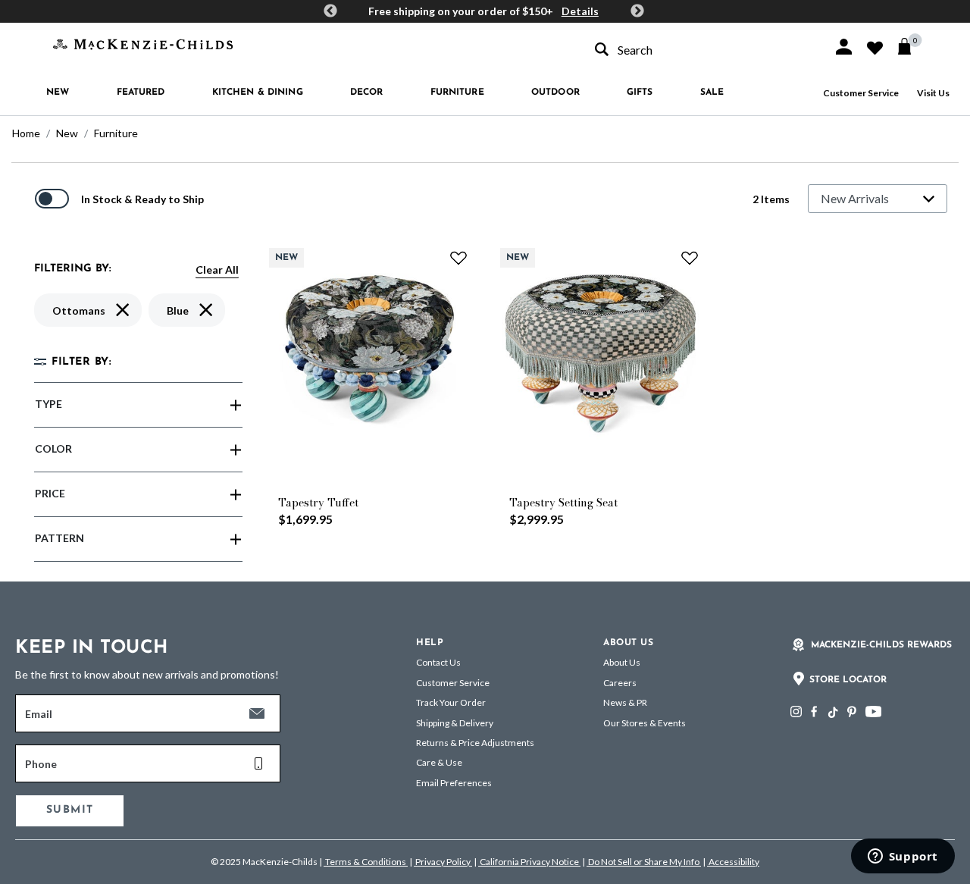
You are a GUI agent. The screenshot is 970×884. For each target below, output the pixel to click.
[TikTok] (832, 712)
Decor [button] (366, 92)
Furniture (116, 133)
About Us (621, 662)
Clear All (217, 269)
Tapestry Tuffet (318, 502)
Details (580, 11)
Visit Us (933, 93)
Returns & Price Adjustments (475, 742)
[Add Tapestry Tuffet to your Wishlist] (458, 257)
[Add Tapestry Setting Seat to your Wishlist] (689, 257)
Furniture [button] (457, 92)
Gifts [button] (640, 92)
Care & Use (439, 762)
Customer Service (861, 93)
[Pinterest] (851, 711)
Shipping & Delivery (454, 723)
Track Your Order (451, 702)
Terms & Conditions (366, 861)
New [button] (57, 92)
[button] (844, 47)
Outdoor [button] (555, 92)
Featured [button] (141, 92)
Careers (620, 682)
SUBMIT (69, 810)
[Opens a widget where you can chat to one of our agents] (902, 857)
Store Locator (848, 680)
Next (637, 11)
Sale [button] (712, 92)
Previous (330, 11)
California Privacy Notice (529, 861)
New (67, 133)
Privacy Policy (443, 861)
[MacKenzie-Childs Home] (142, 42)
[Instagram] (796, 711)
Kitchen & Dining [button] (257, 92)
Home (26, 133)
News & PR (625, 702)
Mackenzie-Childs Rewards (881, 645)
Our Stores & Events (644, 723)
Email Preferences (454, 782)
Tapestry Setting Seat (563, 502)
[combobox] (700, 49)
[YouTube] (873, 711)
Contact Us (438, 662)
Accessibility (733, 861)
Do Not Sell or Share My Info (644, 861)
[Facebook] (814, 711)
